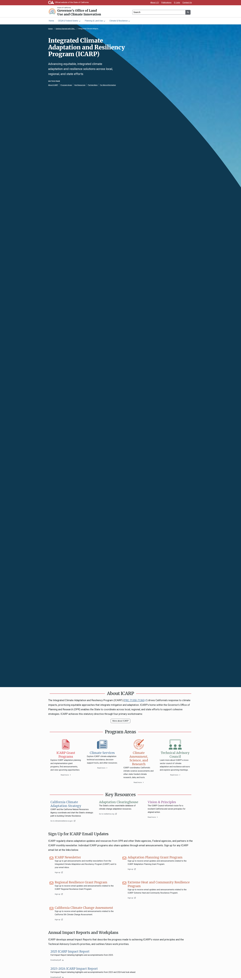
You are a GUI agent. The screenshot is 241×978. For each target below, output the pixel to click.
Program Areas (66, 85)
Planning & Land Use (94, 21)
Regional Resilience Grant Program (81, 882)
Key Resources (79, 85)
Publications (166, 2)
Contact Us (187, 2)
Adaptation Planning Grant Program (155, 857)
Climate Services (102, 753)
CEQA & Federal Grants (68, 21)
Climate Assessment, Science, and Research (138, 758)
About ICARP (53, 85)
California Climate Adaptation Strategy (65, 804)
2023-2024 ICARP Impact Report (74, 969)
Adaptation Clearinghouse (118, 802)
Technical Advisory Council (175, 755)
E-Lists (177, 2)
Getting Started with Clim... (65, 29)
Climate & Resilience (118, 21)
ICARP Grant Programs (65, 755)
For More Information (108, 85)
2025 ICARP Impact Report (69, 951)
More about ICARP (120, 721)
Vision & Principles (162, 802)
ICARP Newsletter (68, 857)
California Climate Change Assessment (84, 908)
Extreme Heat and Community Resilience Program (159, 884)
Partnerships (93, 85)
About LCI (154, 2)
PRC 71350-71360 (135, 700)
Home (51, 21)
